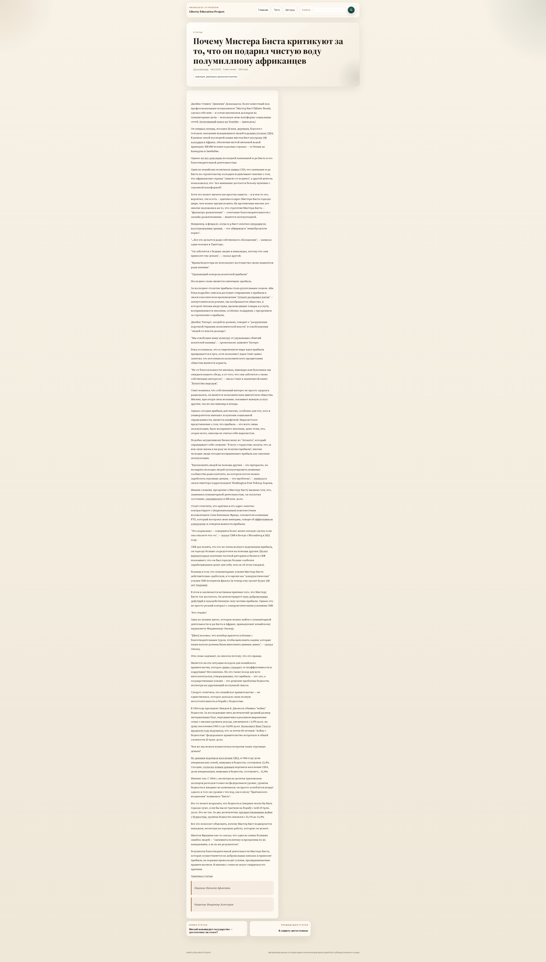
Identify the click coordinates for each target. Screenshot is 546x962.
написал (259, 478)
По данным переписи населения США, (215, 758)
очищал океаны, (205, 128)
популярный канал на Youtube (219, 121)
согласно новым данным (218, 767)
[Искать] (351, 10)
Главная (263, 10)
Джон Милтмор (200, 69)
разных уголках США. (260, 133)
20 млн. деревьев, (239, 128)
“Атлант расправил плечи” (253, 297)
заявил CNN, (238, 169)
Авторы (290, 10)
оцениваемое (214, 499)
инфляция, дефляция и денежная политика (216, 76)
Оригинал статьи (202, 876)
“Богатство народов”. (204, 383)
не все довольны (211, 158)
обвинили (237, 228)
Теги (277, 10)
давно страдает (232, 667)
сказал (225, 535)
